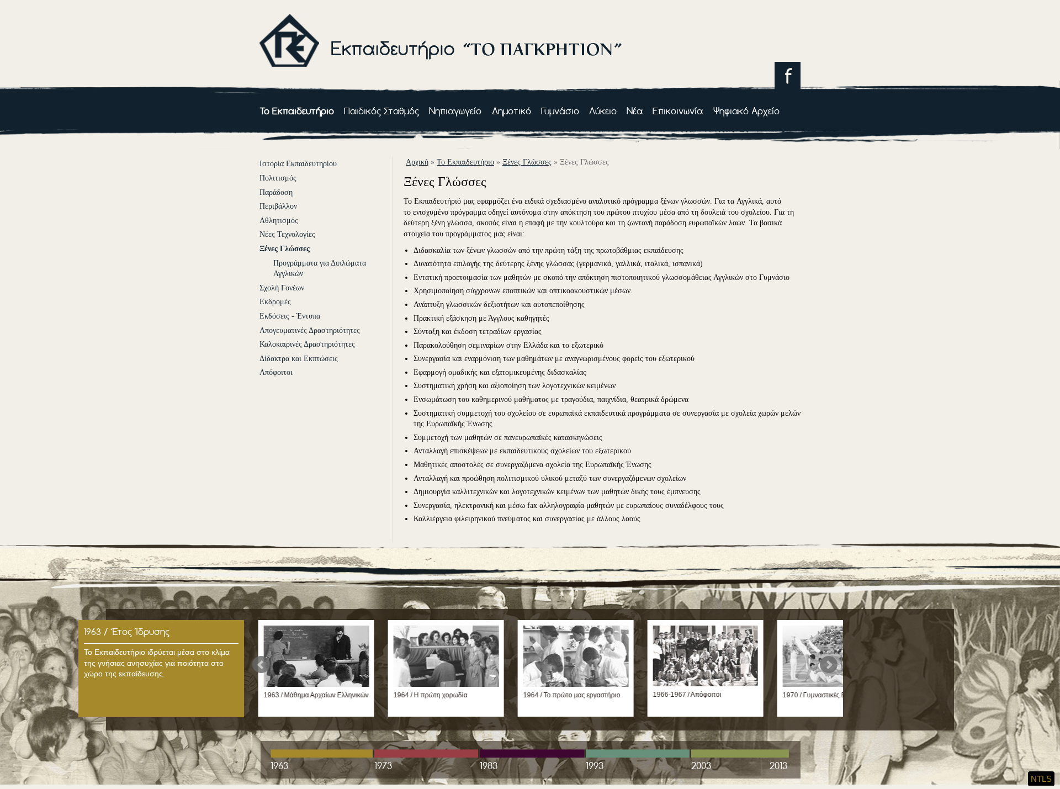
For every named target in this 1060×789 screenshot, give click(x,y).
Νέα (635, 111)
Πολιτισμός (277, 178)
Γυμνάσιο (560, 111)
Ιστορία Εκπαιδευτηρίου (298, 164)
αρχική (417, 162)
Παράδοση (276, 192)
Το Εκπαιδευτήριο (296, 111)
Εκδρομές (275, 302)
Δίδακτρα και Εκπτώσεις (298, 358)
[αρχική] (440, 75)
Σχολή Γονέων (281, 288)
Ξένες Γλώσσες (284, 249)
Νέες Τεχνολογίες (287, 234)
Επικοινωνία (678, 111)
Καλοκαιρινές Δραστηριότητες (307, 344)
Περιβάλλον (278, 206)
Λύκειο (603, 111)
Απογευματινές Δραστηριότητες (309, 330)
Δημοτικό (511, 111)
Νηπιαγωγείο (455, 111)
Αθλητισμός (278, 220)
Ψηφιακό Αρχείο (746, 111)
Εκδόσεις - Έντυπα (289, 316)
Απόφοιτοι (276, 372)
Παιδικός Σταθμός (381, 111)
